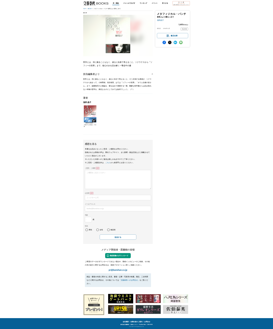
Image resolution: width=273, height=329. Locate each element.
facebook (164, 42)
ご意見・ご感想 (90, 168)
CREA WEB (150, 324)
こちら (107, 162)
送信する (118, 237)
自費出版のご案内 (136, 321)
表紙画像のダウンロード (119, 255)
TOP (84, 8)
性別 (86, 226)
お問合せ (147, 321)
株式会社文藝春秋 (125, 324)
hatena (175, 42)
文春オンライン (134, 324)
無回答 (113, 230)
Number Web (142, 324)
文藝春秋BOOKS (95, 3)
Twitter (169, 42)
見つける (165, 3)
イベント (155, 3)
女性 (101, 230)
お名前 (87, 193)
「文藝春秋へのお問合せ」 (129, 280)
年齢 (86, 215)
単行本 (90, 8)
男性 (90, 230)
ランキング (143, 3)
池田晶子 (160, 20)
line (181, 42)
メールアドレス (90, 204)
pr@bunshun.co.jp (118, 270)
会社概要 (126, 321)
